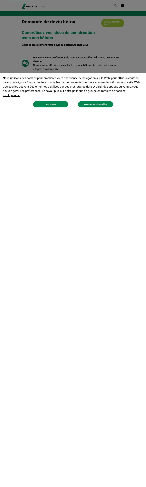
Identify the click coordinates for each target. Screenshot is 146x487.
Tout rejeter (50, 104)
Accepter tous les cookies (95, 104)
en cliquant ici (11, 95)
